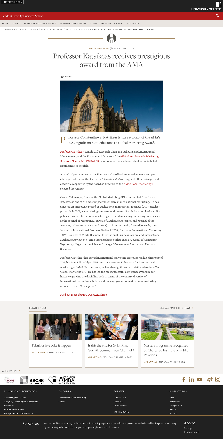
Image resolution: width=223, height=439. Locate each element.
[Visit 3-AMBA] (60, 379)
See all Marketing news (175, 308)
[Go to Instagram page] (217, 379)
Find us (173, 409)
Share (68, 76)
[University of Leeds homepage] (206, 6)
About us (106, 23)
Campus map (176, 405)
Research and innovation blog (73, 397)
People (118, 23)
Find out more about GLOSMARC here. (84, 295)
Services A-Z (120, 397)
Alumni (93, 23)
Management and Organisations (18, 413)
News (44, 29)
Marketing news (99, 48)
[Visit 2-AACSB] (31, 379)
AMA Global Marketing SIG (140, 184)
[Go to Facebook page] (183, 379)
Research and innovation (39, 23)
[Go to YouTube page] (199, 379)
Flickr (62, 401)
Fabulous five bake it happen (51, 345)
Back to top (9, 370)
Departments (56, 29)
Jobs (172, 397)
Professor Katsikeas (72, 152)
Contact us (132, 23)
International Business (14, 409)
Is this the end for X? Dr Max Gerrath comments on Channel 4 (111, 348)
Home (5, 23)
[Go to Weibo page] (210, 379)
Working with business (73, 23)
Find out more (191, 432)
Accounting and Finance (15, 397)
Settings (188, 428)
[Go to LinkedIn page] (191, 379)
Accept (189, 423)
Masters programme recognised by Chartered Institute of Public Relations (166, 350)
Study (14, 23)
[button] (217, 16)
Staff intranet (121, 405)
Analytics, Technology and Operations (21, 401)
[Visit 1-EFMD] (10, 379)
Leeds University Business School (23, 16)
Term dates (175, 401)
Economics (9, 405)
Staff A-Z (119, 401)
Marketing (71, 29)
